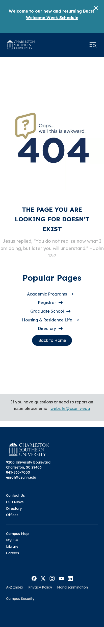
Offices (12, 515)
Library (12, 546)
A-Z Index (14, 587)
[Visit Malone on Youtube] (61, 577)
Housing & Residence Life (47, 320)
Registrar (47, 302)
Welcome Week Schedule (52, 17)
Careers (12, 553)
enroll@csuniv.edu (21, 477)
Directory (47, 328)
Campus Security (20, 598)
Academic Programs (47, 294)
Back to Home (52, 340)
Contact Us (15, 495)
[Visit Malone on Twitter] (43, 577)
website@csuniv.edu (70, 408)
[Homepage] (21, 45)
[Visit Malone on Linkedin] (70, 577)
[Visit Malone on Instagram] (52, 577)
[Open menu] (92, 45)
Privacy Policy (40, 587)
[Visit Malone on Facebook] (34, 577)
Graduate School (47, 311)
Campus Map (17, 533)
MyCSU (12, 540)
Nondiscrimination (72, 587)
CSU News (14, 502)
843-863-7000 (18, 472)
